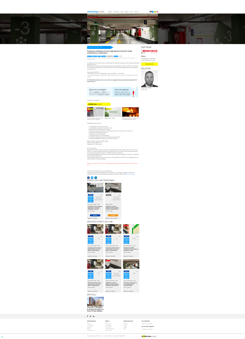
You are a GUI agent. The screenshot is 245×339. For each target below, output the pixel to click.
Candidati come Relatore (147, 329)
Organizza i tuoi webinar (147, 323)
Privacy (88, 328)
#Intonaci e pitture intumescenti (108, 58)
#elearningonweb (90, 59)
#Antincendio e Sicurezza (96, 58)
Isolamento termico (98, 199)
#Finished (89, 58)
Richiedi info (149, 64)
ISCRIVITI (95, 215)
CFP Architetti (108, 323)
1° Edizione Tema (110, 56)
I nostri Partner (90, 325)
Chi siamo (89, 323)
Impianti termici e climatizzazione (98, 197)
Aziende (125, 327)
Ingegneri (103, 56)
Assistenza (89, 327)
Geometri (95, 56)
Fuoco (120, 56)
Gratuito (116, 56)
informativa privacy (130, 174)
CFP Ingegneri (108, 325)
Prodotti (125, 325)
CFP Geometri (108, 327)
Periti (99, 56)
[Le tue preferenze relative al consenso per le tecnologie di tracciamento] (2, 337)
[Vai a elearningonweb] (97, 11)
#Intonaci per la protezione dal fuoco (122, 58)
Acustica (134, 238)
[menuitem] (110, 11)
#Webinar (133, 58)
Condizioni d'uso (90, 330)
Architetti (90, 56)
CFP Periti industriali (109, 328)
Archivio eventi (108, 330)
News (124, 328)
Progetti (125, 323)
